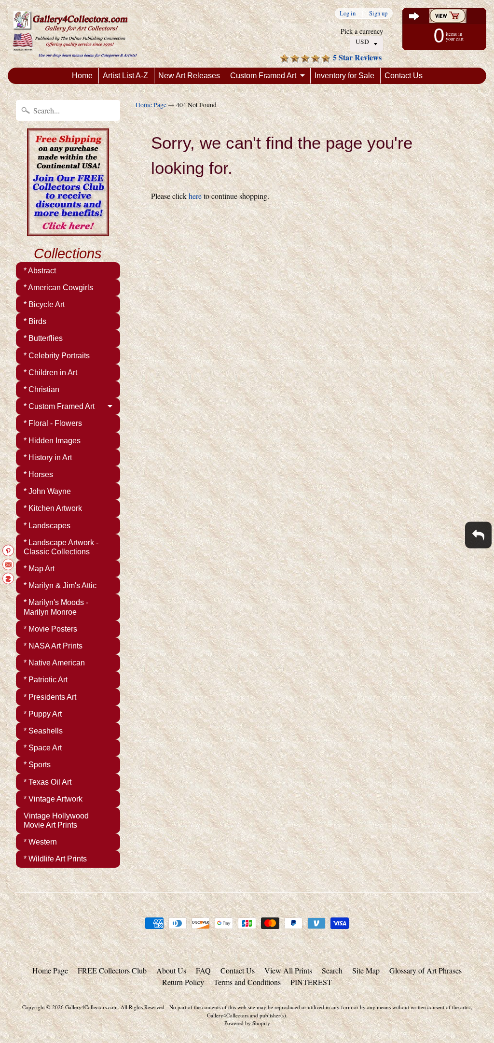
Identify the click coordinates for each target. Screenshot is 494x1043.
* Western (40, 842)
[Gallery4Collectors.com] (75, 34)
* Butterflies (43, 338)
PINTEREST (311, 982)
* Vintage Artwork (53, 799)
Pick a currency (362, 31)
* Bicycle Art (44, 304)
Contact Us (403, 75)
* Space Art (43, 748)
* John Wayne (47, 491)
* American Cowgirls (58, 287)
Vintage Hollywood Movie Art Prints (56, 820)
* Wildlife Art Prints (55, 859)
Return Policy (183, 982)
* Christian (41, 389)
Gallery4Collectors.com (91, 1007)
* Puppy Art (43, 714)
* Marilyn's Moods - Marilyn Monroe (56, 607)
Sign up (378, 13)
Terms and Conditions (247, 982)
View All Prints (288, 970)
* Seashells (43, 731)
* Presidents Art (50, 697)
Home (82, 75)
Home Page (151, 104)
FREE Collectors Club (112, 970)
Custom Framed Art (263, 75)
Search (332, 970)
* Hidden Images (52, 441)
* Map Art (39, 568)
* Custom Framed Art (59, 406)
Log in (348, 13)
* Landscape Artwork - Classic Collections (61, 547)
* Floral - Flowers (53, 423)
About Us (171, 970)
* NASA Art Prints (53, 646)
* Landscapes (47, 526)
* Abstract (40, 271)
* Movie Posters (50, 629)
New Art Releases (189, 75)
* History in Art (48, 457)
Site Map (366, 970)
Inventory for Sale (344, 75)
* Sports (37, 765)
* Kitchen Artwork (53, 508)
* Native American (54, 663)
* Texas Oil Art (47, 782)
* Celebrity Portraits (57, 356)
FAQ (203, 970)
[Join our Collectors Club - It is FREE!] (68, 231)
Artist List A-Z (125, 75)
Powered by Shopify (247, 1023)
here (195, 196)
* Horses (38, 474)
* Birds (35, 321)
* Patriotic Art (46, 680)
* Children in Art (50, 372)
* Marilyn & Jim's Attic (60, 585)
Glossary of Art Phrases (425, 970)
